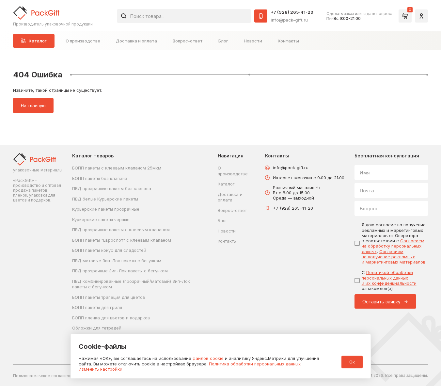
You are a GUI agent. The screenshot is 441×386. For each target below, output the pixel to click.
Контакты (288, 40)
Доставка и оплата (136, 40)
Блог (223, 40)
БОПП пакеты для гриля (97, 307)
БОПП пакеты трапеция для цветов (108, 297)
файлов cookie (208, 358)
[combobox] (184, 16)
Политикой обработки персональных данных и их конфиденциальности (389, 278)
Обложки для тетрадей (96, 327)
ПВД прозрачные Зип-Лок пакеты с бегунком (120, 270)
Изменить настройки (100, 369)
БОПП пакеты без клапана (99, 178)
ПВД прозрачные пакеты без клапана (111, 188)
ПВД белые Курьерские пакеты (105, 198)
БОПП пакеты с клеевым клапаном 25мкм (116, 167)
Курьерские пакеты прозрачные (105, 209)
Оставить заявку (381, 301)
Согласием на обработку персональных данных (393, 246)
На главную (33, 105)
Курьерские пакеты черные (101, 219)
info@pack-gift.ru (289, 20)
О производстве (83, 40)
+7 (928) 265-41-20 (292, 12)
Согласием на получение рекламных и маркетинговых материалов (394, 257)
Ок (352, 361)
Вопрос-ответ (188, 40)
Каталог (226, 183)
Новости (253, 40)
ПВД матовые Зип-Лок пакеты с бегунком (116, 260)
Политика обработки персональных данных (255, 363)
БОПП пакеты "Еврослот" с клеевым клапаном (121, 240)
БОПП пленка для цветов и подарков (111, 317)
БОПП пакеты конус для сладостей (109, 250)
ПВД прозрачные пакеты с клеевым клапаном (121, 229)
